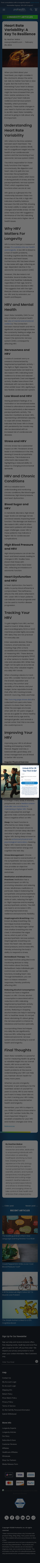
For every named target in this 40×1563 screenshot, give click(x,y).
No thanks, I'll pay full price (29, 785)
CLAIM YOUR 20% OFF (29, 783)
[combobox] (22, 780)
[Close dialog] (38, 766)
